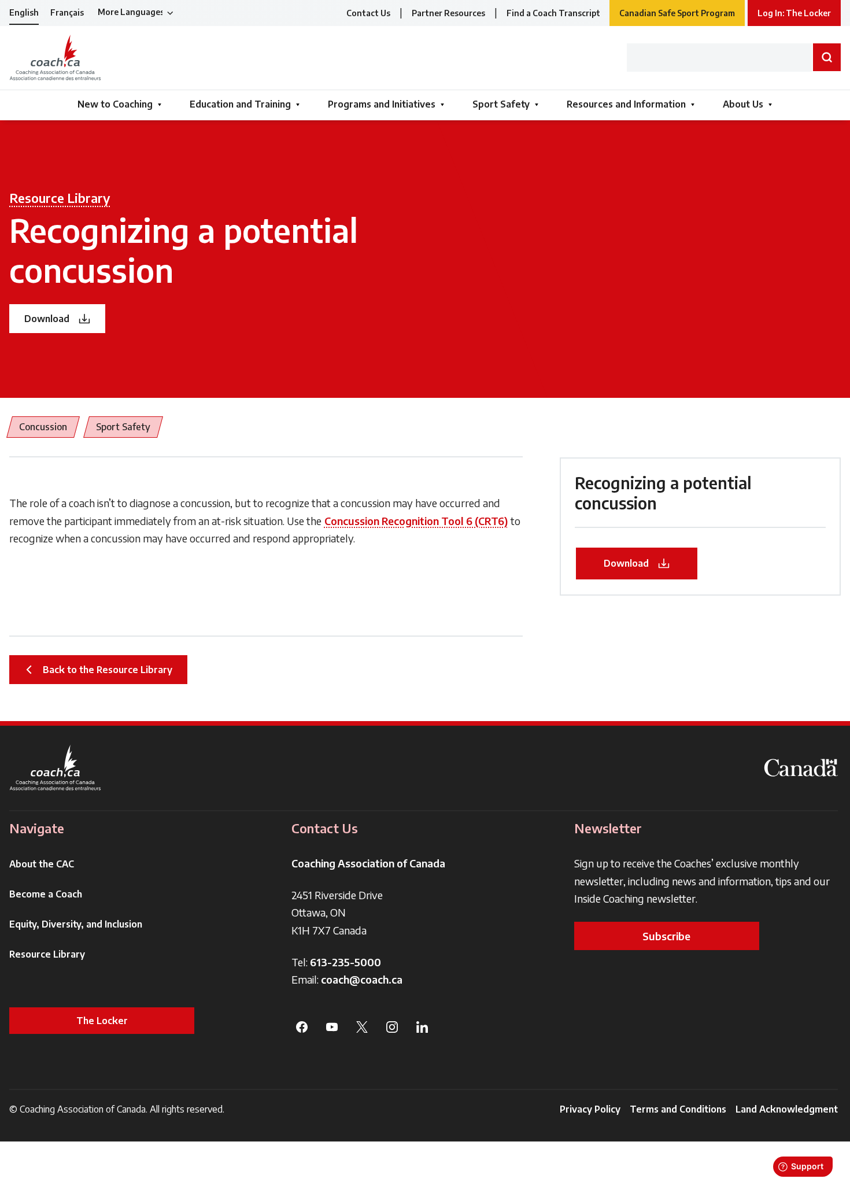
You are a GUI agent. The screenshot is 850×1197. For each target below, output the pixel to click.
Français (67, 12)
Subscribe (666, 936)
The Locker (102, 1020)
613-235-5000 (345, 962)
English (24, 12)
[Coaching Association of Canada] (55, 767)
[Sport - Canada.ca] (801, 767)
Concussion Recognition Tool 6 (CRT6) (416, 520)
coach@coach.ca (361, 979)
